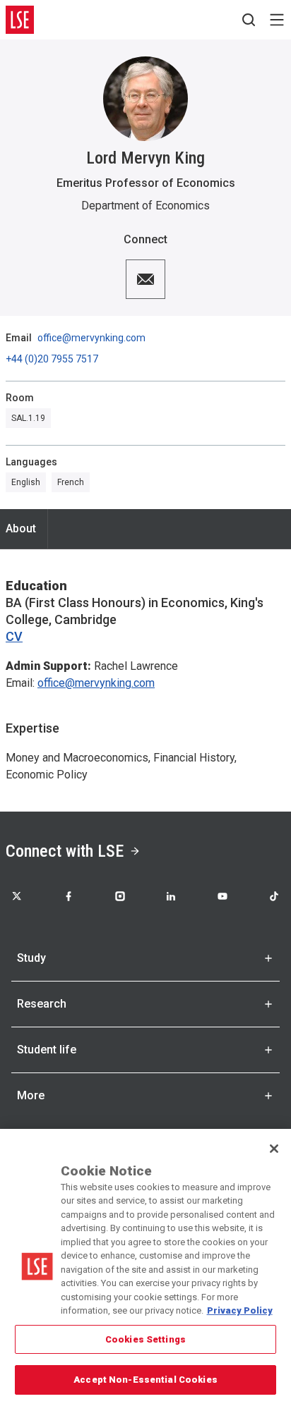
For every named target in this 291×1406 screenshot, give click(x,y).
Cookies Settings (145, 1339)
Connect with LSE (65, 851)
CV (14, 636)
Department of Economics (145, 205)
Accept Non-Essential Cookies (145, 1379)
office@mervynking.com (91, 338)
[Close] (274, 1148)
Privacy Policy (240, 1310)
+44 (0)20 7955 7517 (52, 359)
